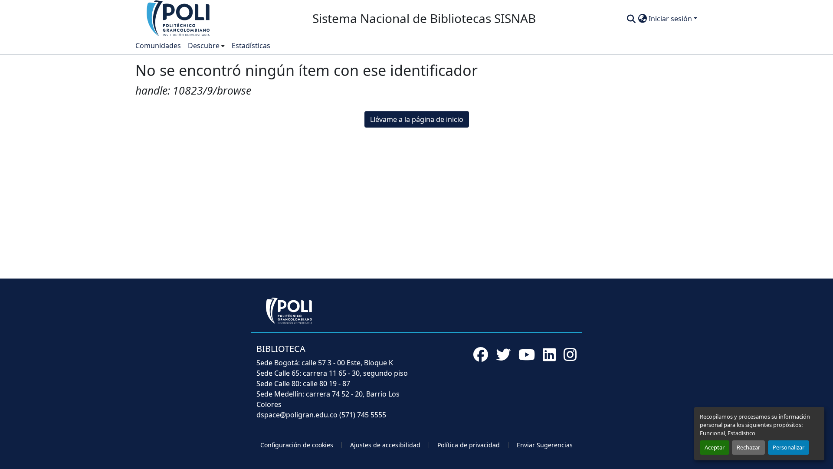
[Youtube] (526, 354)
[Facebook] (480, 354)
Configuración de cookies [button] (296, 445)
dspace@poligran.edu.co (297, 415)
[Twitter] (503, 354)
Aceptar (715, 447)
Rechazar (748, 447)
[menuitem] (206, 45)
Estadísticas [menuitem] (251, 45)
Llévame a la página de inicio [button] (416, 119)
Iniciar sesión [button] (671, 18)
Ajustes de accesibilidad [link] (385, 445)
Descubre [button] (204, 45)
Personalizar (788, 447)
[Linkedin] (549, 354)
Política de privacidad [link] (468, 445)
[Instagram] (570, 354)
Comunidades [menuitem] (158, 45)
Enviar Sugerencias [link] (545, 445)
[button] (178, 18)
